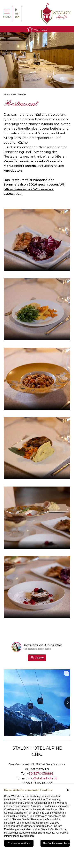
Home (7, 94)
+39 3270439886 (40, 774)
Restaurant (19, 94)
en (17, 13)
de (17, 16)
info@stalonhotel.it (42, 778)
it (16, 10)
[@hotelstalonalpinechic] (16, 647)
